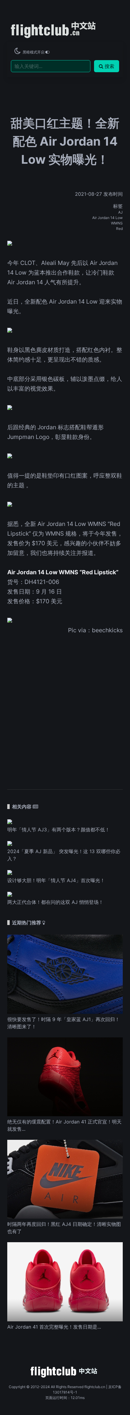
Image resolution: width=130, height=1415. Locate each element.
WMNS (117, 223)
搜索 (109, 66)
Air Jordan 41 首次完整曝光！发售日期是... (54, 1327)
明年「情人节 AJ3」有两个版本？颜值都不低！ (58, 830)
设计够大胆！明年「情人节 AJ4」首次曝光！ (56, 880)
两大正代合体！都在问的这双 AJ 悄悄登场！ (55, 902)
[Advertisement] (65, 708)
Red (119, 228)
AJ (120, 212)
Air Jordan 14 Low (107, 217)
